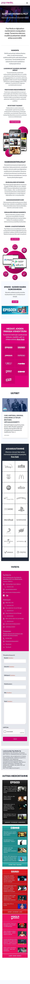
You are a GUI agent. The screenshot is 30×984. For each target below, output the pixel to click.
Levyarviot (15, 912)
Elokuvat (7, 822)
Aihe (8, 692)
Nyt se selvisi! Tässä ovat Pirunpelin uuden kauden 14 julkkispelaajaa (9, 925)
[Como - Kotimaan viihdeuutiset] (21, 371)
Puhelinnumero (8, 684)
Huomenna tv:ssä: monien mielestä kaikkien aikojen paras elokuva (9, 833)
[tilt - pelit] (9, 363)
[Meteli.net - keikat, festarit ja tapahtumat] (9, 379)
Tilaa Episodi (8, 644)
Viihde (14, 955)
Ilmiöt (10, 955)
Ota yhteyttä (15, 239)
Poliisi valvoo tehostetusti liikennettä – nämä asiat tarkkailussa (9, 949)
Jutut (20, 912)
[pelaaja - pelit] (9, 355)
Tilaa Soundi (8, 647)
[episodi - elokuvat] (9, 347)
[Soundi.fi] (15, 871)
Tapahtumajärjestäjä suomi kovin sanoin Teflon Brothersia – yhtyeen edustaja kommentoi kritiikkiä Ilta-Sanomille (9, 888)
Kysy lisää (20, 339)
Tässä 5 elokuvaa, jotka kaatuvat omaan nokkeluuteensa (9, 798)
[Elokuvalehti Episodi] (15, 782)
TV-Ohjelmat (14, 822)
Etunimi (8, 658)
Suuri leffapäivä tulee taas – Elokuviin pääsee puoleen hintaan (10, 815)
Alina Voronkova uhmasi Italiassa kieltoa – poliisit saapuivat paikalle (9, 933)
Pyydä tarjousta (15, 121)
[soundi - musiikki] (21, 347)
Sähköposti (9, 675)
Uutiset (11, 864)
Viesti (8, 701)
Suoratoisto (21, 822)
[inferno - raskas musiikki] (21, 355)
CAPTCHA (5, 727)
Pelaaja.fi (24, 79)
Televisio (18, 864)
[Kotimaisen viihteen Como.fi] (15, 828)
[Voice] (15, 917)
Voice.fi (17, 81)
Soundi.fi (5, 79)
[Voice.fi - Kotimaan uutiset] (9, 371)
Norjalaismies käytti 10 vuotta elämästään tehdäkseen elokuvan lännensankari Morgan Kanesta (9, 807)
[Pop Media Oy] (7, 3)
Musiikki (19, 955)
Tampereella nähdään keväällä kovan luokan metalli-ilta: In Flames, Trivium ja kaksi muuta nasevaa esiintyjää (9, 878)
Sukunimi (9, 666)
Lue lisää (15, 301)
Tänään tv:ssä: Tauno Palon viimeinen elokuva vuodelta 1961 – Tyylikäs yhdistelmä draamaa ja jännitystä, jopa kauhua (10, 789)
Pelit (14, 864)
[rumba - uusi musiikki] (21, 363)
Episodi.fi (7, 78)
